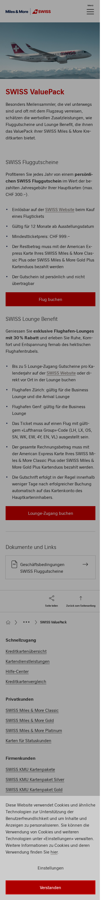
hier (54, 851)
